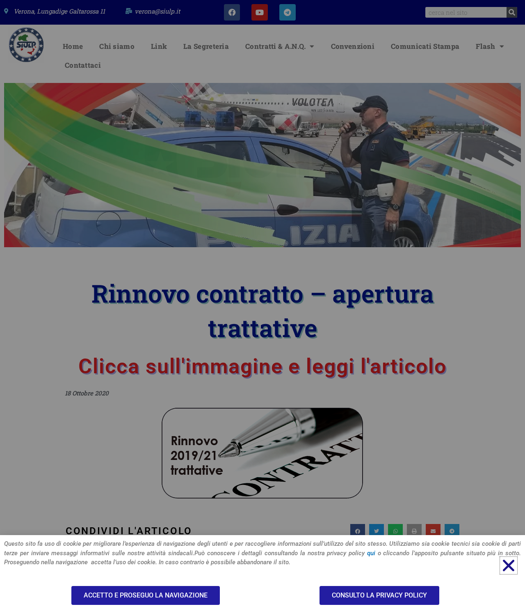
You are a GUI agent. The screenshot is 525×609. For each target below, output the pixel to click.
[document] (262, 304)
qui (371, 553)
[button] (508, 565)
